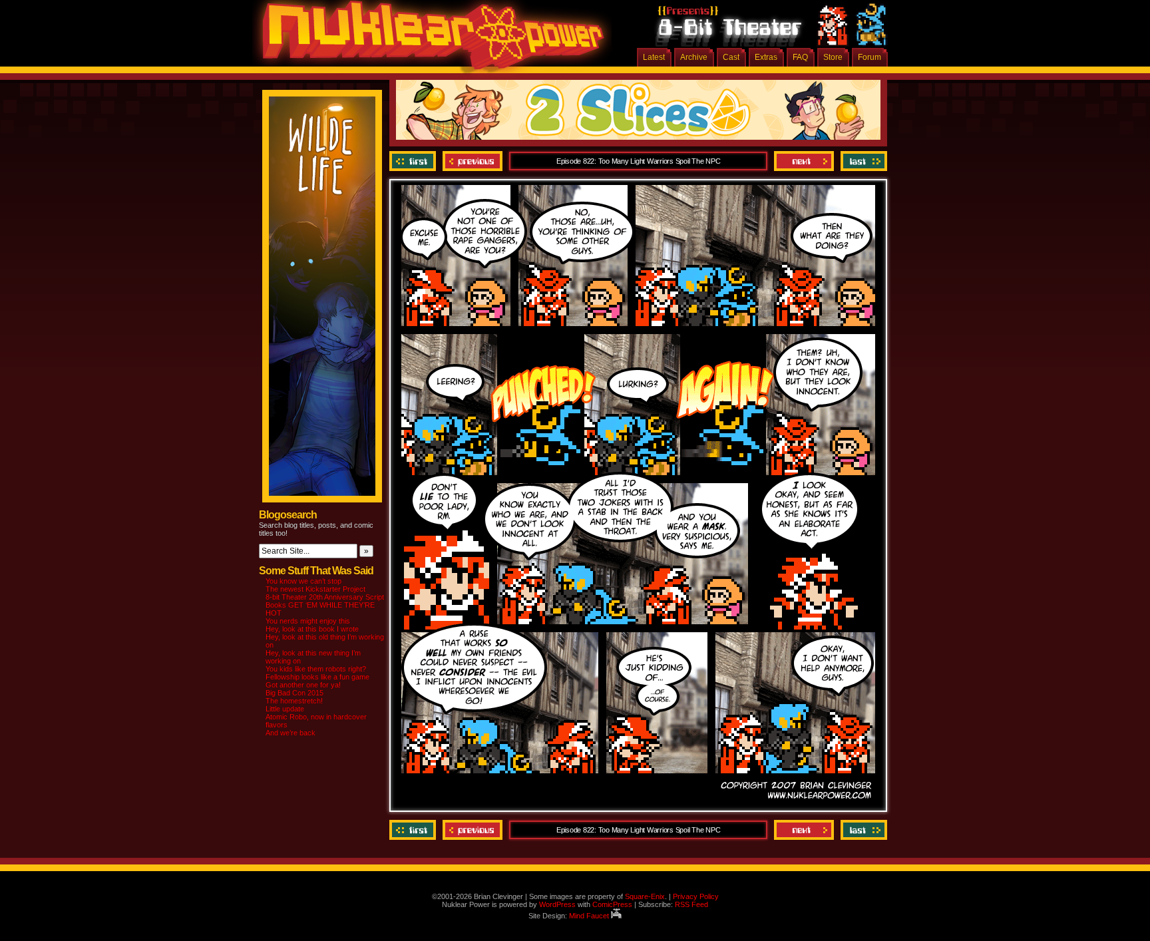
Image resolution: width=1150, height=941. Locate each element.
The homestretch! (294, 701)
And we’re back (290, 733)
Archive (693, 57)
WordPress (557, 904)
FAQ (800, 57)
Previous (472, 161)
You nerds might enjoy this (308, 621)
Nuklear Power (428, 40)
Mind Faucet (590, 916)
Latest (654, 57)
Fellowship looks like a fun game (317, 677)
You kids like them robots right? (316, 669)
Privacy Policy (696, 896)
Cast (731, 57)
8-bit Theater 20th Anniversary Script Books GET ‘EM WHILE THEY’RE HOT (325, 605)
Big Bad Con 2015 (294, 693)
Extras (766, 57)
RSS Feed (691, 904)
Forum (869, 57)
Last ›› (862, 161)
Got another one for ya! (303, 685)
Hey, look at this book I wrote (312, 629)
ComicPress (612, 904)
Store (833, 57)
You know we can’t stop (303, 581)
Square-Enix (645, 896)
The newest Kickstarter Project (315, 589)
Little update (285, 709)
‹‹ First (414, 161)
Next (804, 161)
